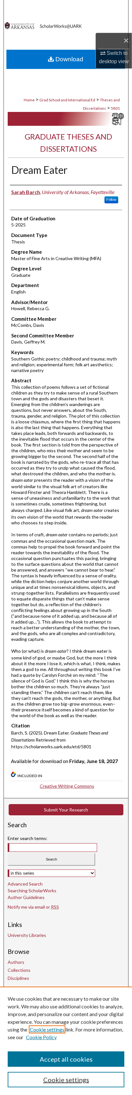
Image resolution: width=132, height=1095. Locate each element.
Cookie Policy (41, 1037)
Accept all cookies (66, 1059)
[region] (66, 1041)
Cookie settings (47, 1029)
